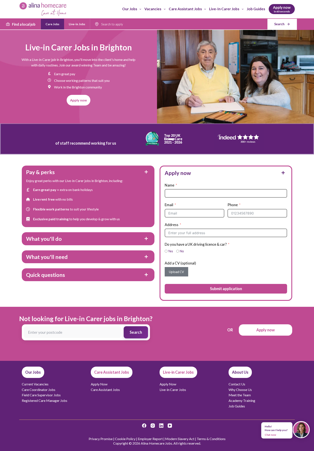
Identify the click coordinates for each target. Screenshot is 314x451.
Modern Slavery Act (179, 439)
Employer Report (150, 439)
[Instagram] (153, 425)
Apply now (178, 173)
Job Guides (256, 9)
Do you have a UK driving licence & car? (196, 244)
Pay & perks (40, 172)
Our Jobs (129, 9)
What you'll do (44, 238)
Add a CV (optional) (180, 263)
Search (136, 332)
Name (169, 185)
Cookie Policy (125, 439)
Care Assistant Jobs (185, 9)
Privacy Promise (101, 439)
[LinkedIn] (161, 425)
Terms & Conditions (211, 439)
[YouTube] (170, 425)
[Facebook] (144, 425)
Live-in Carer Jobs (224, 9)
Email (169, 205)
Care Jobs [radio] (52, 24)
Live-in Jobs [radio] (77, 24)
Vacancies (152, 9)
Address (171, 224)
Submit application (226, 288)
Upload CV (176, 272)
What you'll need (47, 257)
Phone (232, 205)
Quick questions (45, 275)
